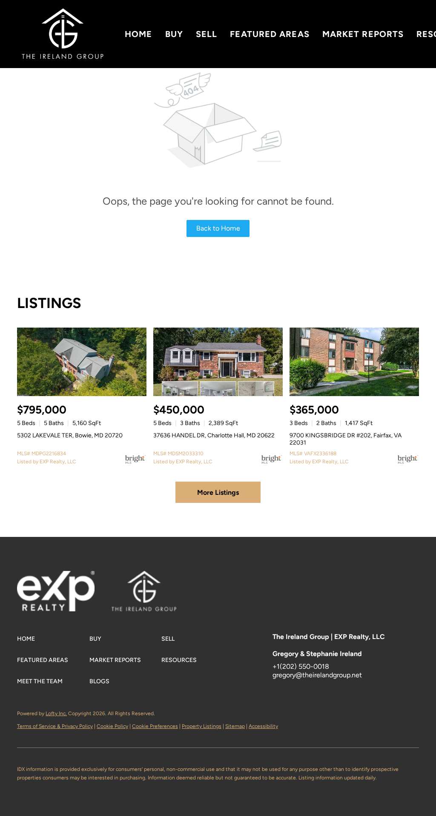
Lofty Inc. (56, 713)
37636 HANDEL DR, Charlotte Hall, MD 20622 (214, 435)
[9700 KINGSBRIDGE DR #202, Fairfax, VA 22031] (354, 362)
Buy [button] (174, 34)
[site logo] (152, 584)
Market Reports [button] (363, 34)
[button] (62, 34)
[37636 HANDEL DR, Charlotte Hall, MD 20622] (218, 362)
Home (138, 34)
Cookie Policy (112, 726)
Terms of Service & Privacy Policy (55, 726)
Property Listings (201, 726)
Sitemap (235, 726)
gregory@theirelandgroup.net (317, 675)
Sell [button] (206, 34)
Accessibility (263, 726)
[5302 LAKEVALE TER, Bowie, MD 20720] (81, 362)
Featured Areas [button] (269, 34)
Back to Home (218, 228)
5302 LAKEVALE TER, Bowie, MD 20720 (70, 435)
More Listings (218, 492)
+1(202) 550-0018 (300, 666)
